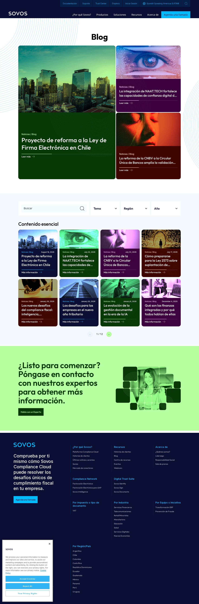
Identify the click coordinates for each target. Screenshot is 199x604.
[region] (27, 571)
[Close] (50, 544)
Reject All (27, 586)
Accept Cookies (27, 579)
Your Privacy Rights (27, 593)
